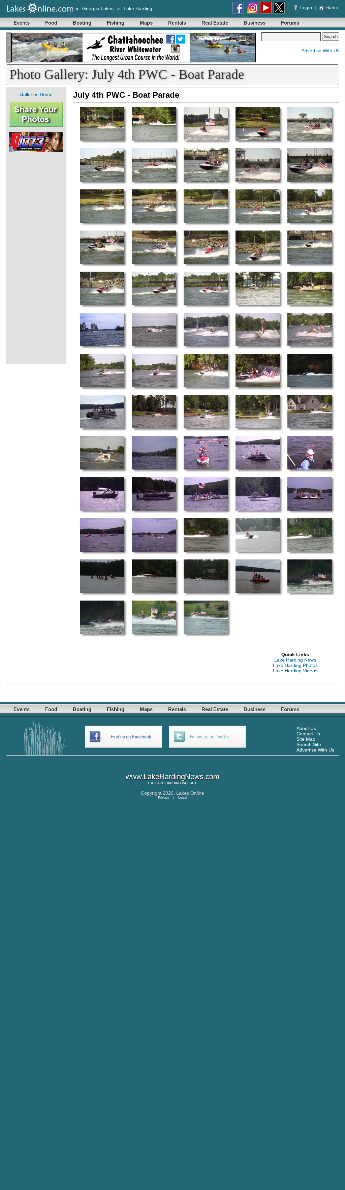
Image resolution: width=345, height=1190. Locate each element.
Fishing (115, 23)
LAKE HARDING (168, 783)
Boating (82, 23)
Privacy (163, 797)
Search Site (308, 744)
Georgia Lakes (98, 8)
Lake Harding (138, 8)
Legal (182, 797)
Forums (290, 23)
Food (51, 23)
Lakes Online (190, 793)
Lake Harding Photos (295, 665)
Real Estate (214, 23)
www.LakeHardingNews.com (172, 776)
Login (306, 7)
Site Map (305, 739)
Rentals (177, 23)
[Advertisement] (36, 258)
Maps (146, 23)
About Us (306, 728)
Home (331, 7)
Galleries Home (36, 94)
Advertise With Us (320, 50)
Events (21, 23)
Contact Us (308, 733)
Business (254, 23)
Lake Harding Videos (295, 670)
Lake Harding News (295, 660)
